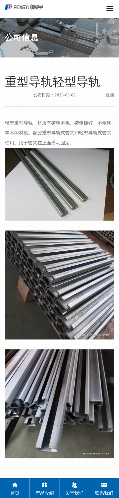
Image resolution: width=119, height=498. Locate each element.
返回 (109, 94)
